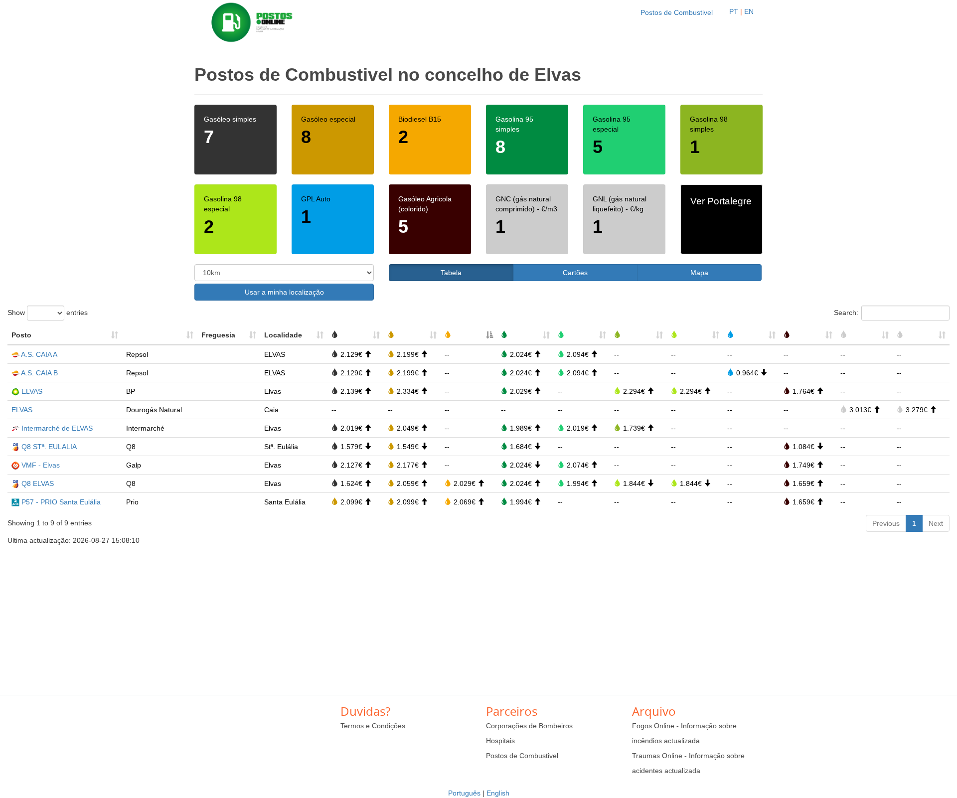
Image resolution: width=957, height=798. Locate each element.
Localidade (283, 335)
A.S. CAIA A (39, 354)
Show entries (47, 312)
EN (749, 11)
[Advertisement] (478, 615)
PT (733, 11)
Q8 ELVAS (37, 483)
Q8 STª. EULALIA (49, 447)
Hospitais (500, 741)
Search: (846, 312)
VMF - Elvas (40, 465)
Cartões (575, 273)
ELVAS (31, 391)
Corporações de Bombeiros (529, 726)
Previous (886, 523)
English (497, 793)
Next (936, 523)
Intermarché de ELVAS (57, 428)
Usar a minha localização (284, 292)
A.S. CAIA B (39, 373)
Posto (21, 335)
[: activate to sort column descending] (469, 335)
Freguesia (218, 335)
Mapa (699, 273)
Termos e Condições (372, 726)
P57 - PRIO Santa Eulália (61, 502)
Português (464, 793)
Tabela (451, 273)
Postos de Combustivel (676, 12)
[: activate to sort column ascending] (159, 335)
